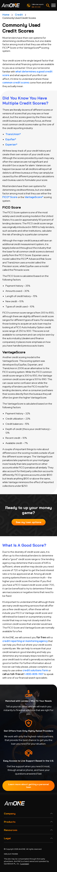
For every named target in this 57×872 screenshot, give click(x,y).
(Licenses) (24, 864)
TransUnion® (13, 134)
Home (5, 14)
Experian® (11, 144)
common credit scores (15, 82)
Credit (19, 14)
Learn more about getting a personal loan (28, 785)
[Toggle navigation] (47, 5)
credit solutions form (35, 670)
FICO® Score (9, 197)
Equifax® (10, 139)
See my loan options (28, 522)
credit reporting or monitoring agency (25, 641)
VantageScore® (34, 197)
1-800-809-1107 (33, 674)
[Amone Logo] (11, 5)
